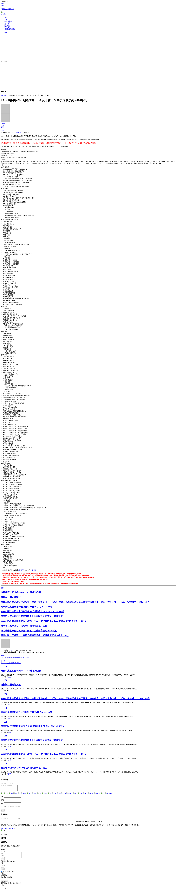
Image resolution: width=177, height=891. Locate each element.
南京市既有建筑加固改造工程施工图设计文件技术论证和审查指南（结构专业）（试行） (44, 621)
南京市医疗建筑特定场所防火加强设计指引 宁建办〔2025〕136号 (32, 611)
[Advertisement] (59, 46)
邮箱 (2, 800)
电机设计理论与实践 (11, 597)
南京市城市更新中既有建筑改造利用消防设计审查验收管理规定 (32, 616)
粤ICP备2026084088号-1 (8, 828)
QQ (2, 807)
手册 (5, 95)
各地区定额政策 (9, 29)
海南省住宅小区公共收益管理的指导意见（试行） (25, 626)
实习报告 (7, 23)
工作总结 (7, 25)
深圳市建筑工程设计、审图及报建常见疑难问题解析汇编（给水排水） (35, 635)
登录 (2, 3)
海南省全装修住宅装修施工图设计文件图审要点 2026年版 (29, 630)
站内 (5, 32)
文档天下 (12, 650)
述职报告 (7, 27)
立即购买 (21, 570)
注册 (2, 5)
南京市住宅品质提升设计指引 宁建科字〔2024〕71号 (26, 607)
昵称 (2, 796)
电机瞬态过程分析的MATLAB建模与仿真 (21, 592)
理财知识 (7, 19)
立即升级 (33, 570)
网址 (2, 803)
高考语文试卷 (8, 21)
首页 (5, 17)
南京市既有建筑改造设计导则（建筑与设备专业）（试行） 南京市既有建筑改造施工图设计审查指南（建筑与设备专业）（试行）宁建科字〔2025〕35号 (75, 602)
